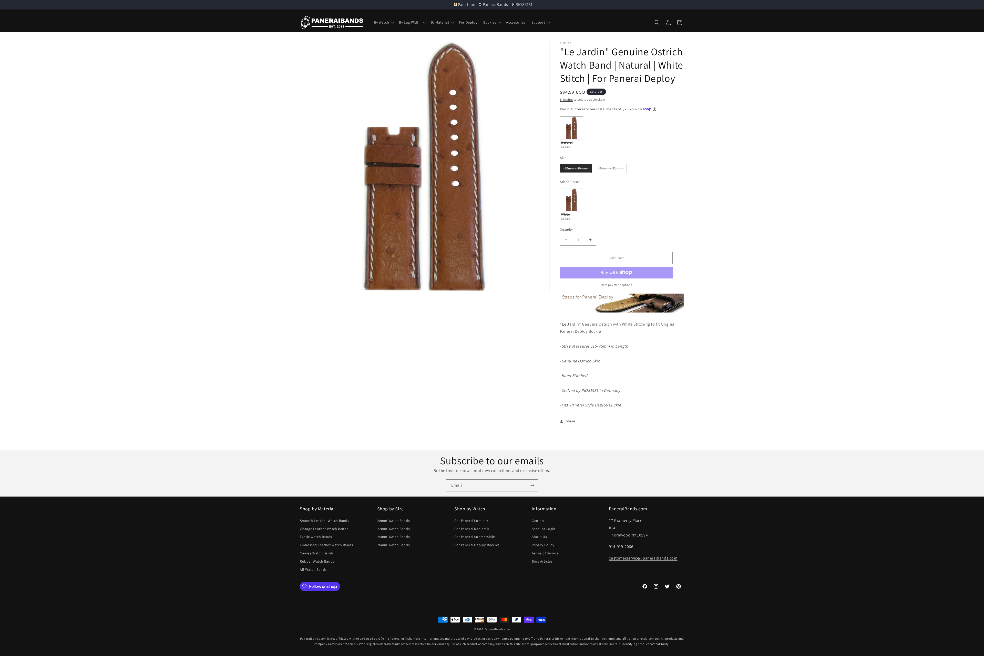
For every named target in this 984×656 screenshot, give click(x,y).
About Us (539, 536)
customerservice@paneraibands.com (643, 558)
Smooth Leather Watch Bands (324, 520)
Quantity (566, 229)
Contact (538, 520)
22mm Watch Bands (393, 528)
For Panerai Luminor (471, 520)
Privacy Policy (543, 545)
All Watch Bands (313, 569)
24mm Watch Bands (393, 536)
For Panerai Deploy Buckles (477, 545)
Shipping (566, 99)
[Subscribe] (532, 485)
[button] (383, 22)
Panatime (466, 4)
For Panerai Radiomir (471, 528)
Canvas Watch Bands (317, 553)
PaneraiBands (495, 4)
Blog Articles (542, 561)
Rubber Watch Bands (317, 561)
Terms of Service (545, 553)
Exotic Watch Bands (316, 536)
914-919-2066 (621, 546)
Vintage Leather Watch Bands (324, 528)
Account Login (544, 528)
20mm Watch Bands (393, 520)
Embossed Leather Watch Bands (326, 545)
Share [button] (570, 420)
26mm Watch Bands (393, 545)
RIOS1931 (524, 4)
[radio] (571, 133)
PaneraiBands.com (497, 629)
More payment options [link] (616, 284)
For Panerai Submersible (474, 536)
